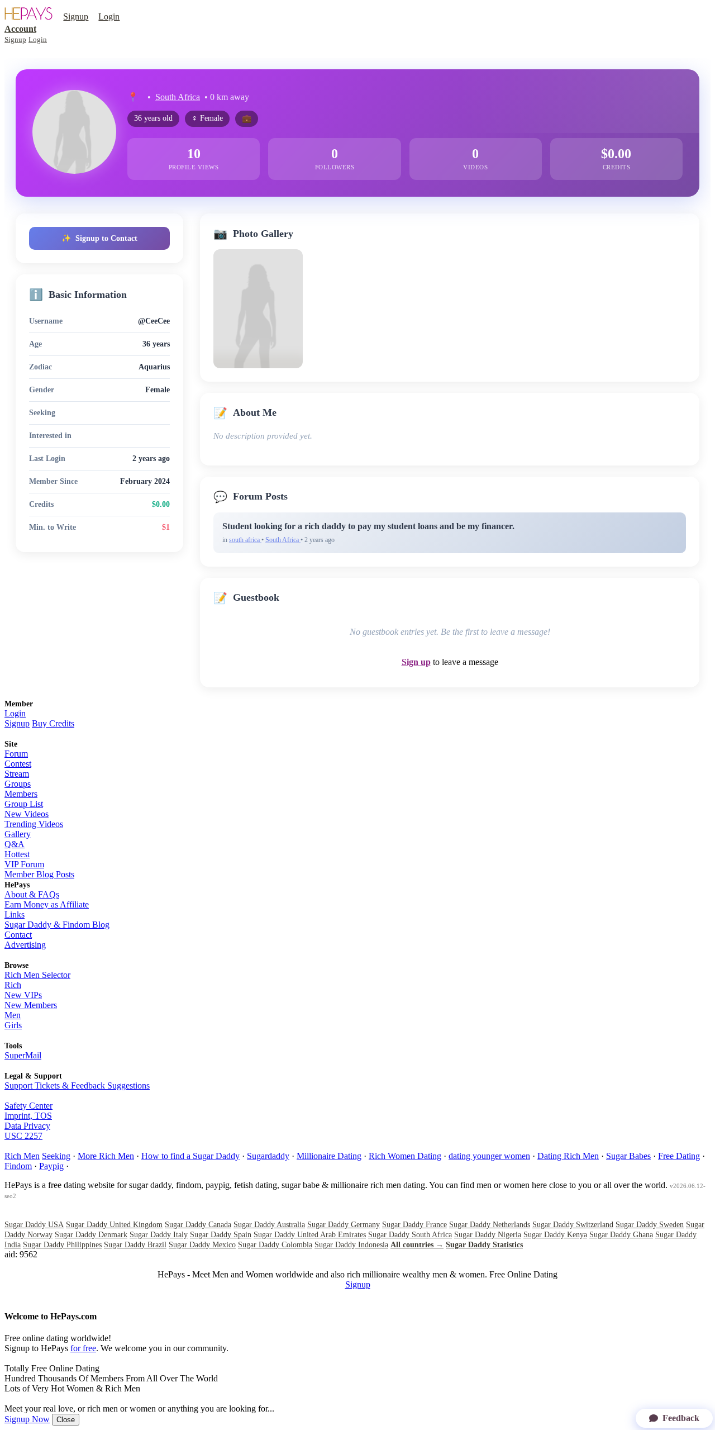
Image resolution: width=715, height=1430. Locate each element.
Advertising (25, 944)
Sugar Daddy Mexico (202, 1245)
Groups (17, 783)
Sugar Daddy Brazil (135, 1245)
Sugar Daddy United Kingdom (114, 1224)
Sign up (416, 662)
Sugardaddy (268, 1156)
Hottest (17, 854)
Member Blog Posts (39, 874)
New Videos (26, 814)
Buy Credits (53, 723)
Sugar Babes (628, 1156)
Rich (12, 985)
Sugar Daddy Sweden (650, 1224)
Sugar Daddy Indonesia (351, 1245)
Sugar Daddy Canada (198, 1224)
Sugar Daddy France (414, 1224)
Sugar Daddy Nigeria (487, 1235)
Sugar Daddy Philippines (62, 1245)
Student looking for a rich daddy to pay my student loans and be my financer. (368, 526)
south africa (245, 540)
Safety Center (28, 1105)
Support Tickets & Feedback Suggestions (77, 1085)
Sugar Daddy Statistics (484, 1245)
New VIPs (23, 995)
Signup (75, 16)
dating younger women (489, 1156)
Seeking (56, 1156)
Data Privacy (27, 1125)
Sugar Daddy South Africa (410, 1235)
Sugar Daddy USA (34, 1224)
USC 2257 (23, 1136)
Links (14, 914)
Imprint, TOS (28, 1115)
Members (20, 794)
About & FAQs (31, 894)
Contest (17, 763)
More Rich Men (106, 1156)
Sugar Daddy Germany (343, 1224)
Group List (23, 804)
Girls (13, 1025)
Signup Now (27, 1419)
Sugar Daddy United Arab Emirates (310, 1235)
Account (20, 29)
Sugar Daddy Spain (220, 1235)
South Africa (177, 97)
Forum (16, 753)
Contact (18, 934)
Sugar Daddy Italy (159, 1235)
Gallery (17, 834)
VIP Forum (24, 864)
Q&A (14, 844)
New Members (30, 1005)
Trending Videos (33, 824)
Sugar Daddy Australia (269, 1224)
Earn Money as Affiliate (46, 904)
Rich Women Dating (405, 1156)
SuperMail (22, 1055)
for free (83, 1348)
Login (109, 16)
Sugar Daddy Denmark (91, 1235)
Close (65, 1419)
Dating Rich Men (568, 1156)
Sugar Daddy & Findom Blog (56, 924)
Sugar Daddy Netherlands (489, 1224)
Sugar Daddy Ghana (621, 1235)
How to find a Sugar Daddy (190, 1156)
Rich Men (22, 1156)
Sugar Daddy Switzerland (572, 1224)
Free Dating (679, 1156)
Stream (16, 773)
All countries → (417, 1245)
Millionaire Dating (329, 1156)
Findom (18, 1166)
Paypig (51, 1166)
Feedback (680, 1418)
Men (12, 1015)
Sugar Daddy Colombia (275, 1245)
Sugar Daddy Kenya (555, 1235)
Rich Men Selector (37, 975)
